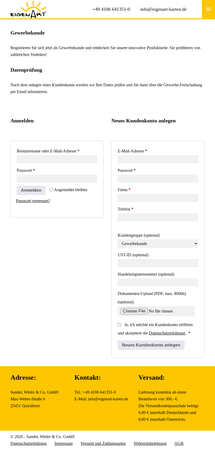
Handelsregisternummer (146, 274)
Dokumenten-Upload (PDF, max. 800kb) (152, 297)
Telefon (125, 209)
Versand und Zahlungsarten (103, 443)
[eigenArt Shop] (28, 3)
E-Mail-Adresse (142, 151)
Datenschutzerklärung (167, 333)
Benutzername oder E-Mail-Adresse (57, 151)
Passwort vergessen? (33, 200)
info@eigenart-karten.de (163, 9)
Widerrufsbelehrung (150, 443)
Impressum (64, 443)
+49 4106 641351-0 (111, 9)
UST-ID (133, 255)
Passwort (36, 170)
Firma (124, 190)
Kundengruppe (139, 235)
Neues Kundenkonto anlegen (151, 345)
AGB (179, 443)
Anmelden (31, 190)
